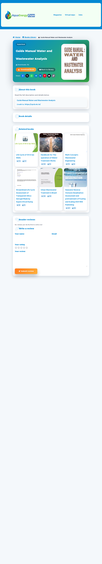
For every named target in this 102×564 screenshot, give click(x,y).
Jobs (80, 15)
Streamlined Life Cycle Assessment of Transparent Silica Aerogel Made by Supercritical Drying (25, 196)
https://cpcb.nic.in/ (33, 104)
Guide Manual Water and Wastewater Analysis (36, 100)
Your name (19, 234)
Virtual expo (70, 15)
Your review (20, 251)
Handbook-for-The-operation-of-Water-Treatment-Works (49, 158)
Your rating (20, 245)
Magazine (57, 15)
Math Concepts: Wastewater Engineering (71, 158)
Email (54, 234)
